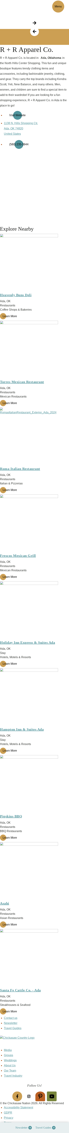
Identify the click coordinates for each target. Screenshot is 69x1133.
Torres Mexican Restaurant (22, 382)
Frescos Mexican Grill (18, 555)
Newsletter (21, 1127)
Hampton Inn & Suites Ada (22, 729)
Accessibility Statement (18, 1107)
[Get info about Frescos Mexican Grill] (34, 523)
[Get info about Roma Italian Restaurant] (34, 436)
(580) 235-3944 (18, 144)
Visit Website (17, 115)
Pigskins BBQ (11, 816)
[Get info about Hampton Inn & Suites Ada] (34, 697)
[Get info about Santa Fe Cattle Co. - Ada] (34, 958)
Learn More (10, 316)
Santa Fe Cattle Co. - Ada (20, 990)
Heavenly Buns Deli (15, 295)
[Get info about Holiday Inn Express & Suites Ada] (34, 610)
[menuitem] (23, 1127)
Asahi (4, 903)
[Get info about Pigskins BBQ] (34, 784)
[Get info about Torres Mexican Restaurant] (34, 350)
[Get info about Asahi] (34, 871)
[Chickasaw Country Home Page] (34, 1042)
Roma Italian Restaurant (20, 469)
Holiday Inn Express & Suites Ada (27, 642)
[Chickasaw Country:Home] (15, 6)
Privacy (8, 1117)
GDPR (8, 1112)
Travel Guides (43, 1127)
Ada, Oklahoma (51, 57)
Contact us (10, 1017)
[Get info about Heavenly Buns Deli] (34, 263)
